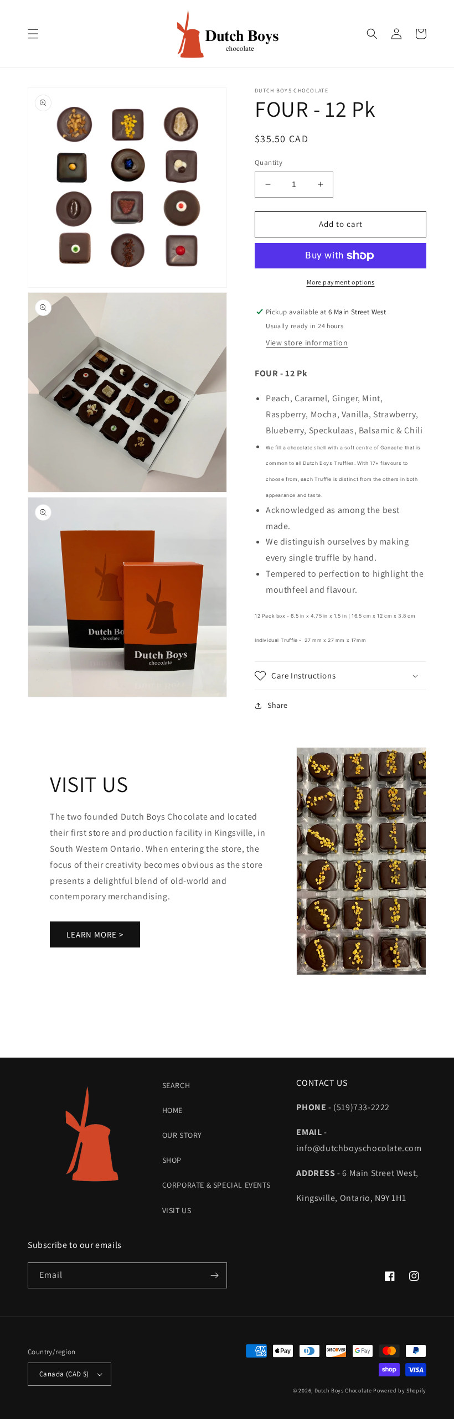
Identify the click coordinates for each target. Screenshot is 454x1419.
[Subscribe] (214, 1275)
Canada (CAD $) (64, 1374)
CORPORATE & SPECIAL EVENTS (216, 1185)
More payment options (341, 282)
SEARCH (176, 1085)
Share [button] (277, 705)
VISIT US (177, 1210)
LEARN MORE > (94, 934)
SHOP (172, 1160)
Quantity (268, 162)
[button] (33, 34)
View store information (307, 343)
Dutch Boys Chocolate (343, 1390)
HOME (172, 1110)
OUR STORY (182, 1135)
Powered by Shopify (399, 1390)
